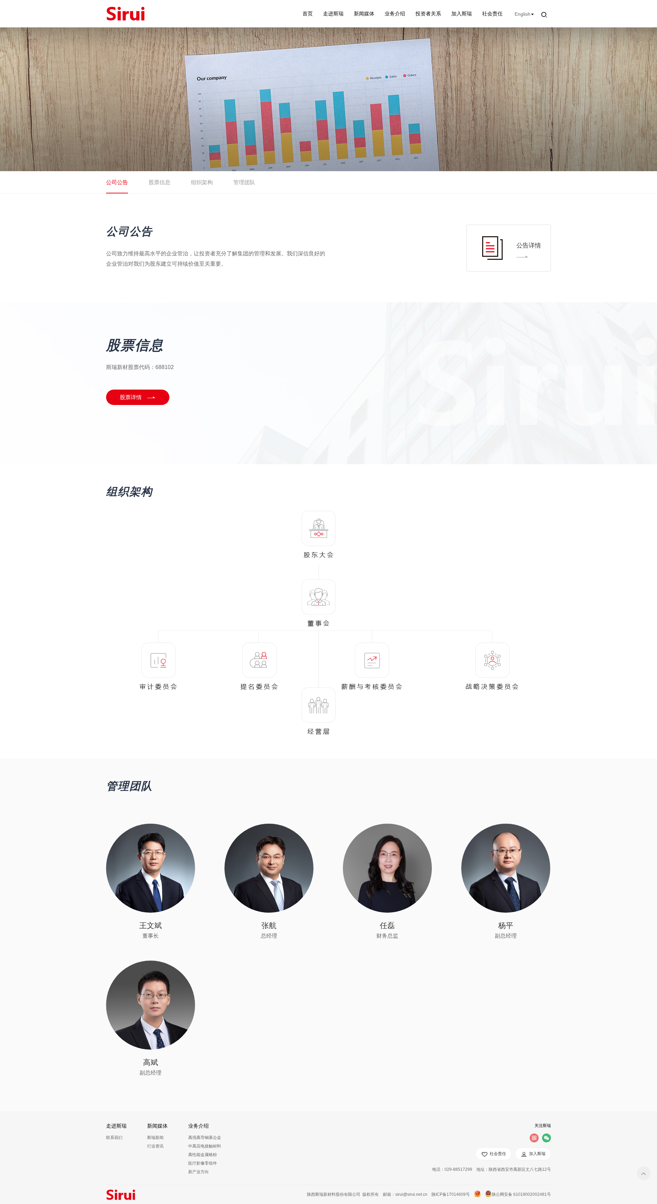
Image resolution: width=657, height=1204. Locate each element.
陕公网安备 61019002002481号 (521, 1194)
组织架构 (202, 182)
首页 (307, 13)
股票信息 (159, 182)
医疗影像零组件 (202, 1163)
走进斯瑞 (333, 13)
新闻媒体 (364, 13)
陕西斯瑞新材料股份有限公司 (333, 1194)
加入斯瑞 (461, 13)
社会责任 (492, 13)
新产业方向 (198, 1171)
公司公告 (117, 182)
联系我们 (114, 1137)
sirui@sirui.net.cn (411, 1194)
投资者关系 (428, 13)
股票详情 (131, 397)
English (522, 14)
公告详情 (528, 245)
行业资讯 (155, 1146)
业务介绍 (395, 13)
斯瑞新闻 (155, 1137)
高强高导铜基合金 (204, 1137)
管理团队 (244, 182)
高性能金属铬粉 (202, 1154)
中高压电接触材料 (204, 1146)
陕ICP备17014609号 (450, 1194)
